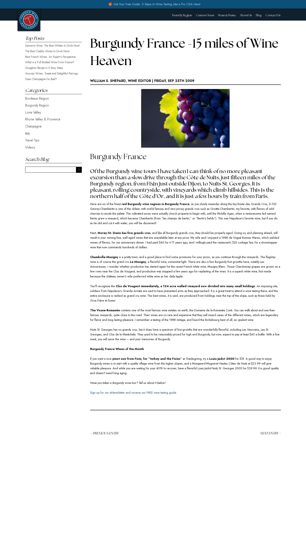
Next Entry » (270, 433)
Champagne (33, 126)
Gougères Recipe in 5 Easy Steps (44, 68)
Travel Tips (32, 140)
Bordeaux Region (37, 98)
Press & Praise (227, 15)
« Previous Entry (104, 433)
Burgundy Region (37, 105)
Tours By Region (182, 15)
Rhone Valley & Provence (42, 119)
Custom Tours (205, 15)
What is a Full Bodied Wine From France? (49, 62)
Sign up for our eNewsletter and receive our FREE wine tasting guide (133, 393)
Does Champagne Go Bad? (41, 79)
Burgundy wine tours (131, 171)
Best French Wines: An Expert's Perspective (50, 57)
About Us (246, 15)
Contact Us (272, 15)
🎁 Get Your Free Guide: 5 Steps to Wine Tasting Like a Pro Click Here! (154, 4)
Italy (27, 133)
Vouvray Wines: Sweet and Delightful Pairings (51, 73)
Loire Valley (33, 112)
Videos (30, 147)
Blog (258, 15)
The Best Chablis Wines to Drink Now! (47, 51)
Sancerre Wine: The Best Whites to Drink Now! (52, 45)
